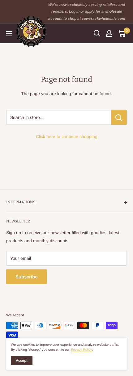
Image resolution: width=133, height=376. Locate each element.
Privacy (81, 349)
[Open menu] (9, 33)
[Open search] (97, 33)
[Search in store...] (119, 117)
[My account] (109, 33)
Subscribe (26, 276)
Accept (22, 360)
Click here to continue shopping (66, 136)
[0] (122, 33)
